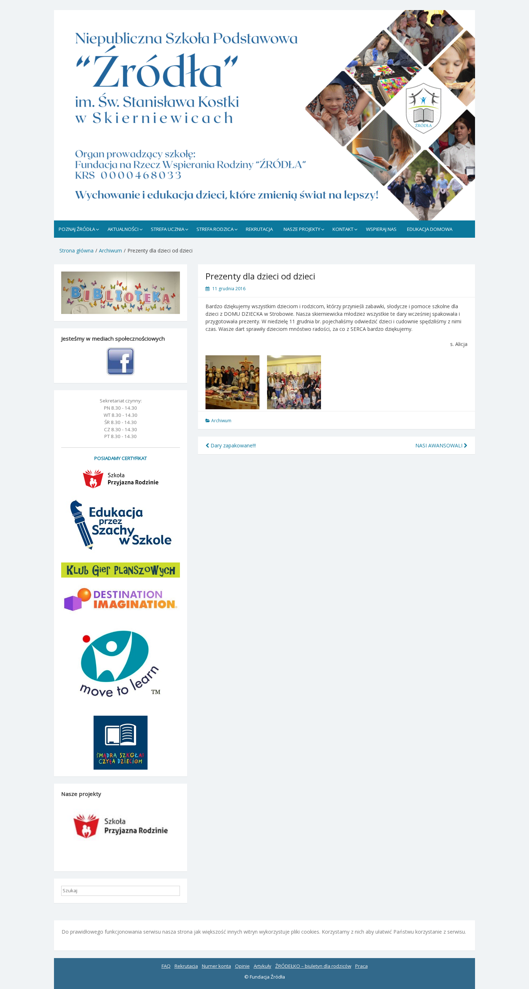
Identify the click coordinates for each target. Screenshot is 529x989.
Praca (361, 966)
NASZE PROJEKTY (302, 229)
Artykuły (262, 966)
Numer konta (216, 966)
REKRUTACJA (259, 229)
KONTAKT (343, 229)
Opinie (242, 966)
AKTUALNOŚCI (123, 229)
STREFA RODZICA (215, 229)
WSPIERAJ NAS (381, 229)
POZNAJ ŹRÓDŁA (77, 229)
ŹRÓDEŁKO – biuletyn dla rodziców (313, 966)
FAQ (166, 966)
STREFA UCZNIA (167, 229)
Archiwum (221, 421)
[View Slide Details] (264, 115)
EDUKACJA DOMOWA (429, 229)
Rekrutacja (186, 966)
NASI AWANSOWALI (439, 445)
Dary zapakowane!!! (232, 445)
